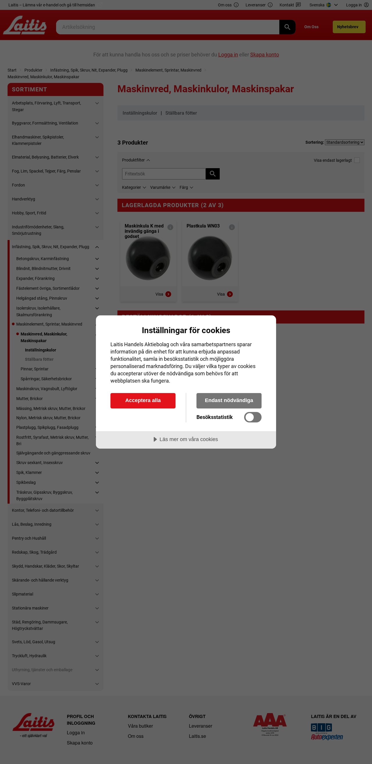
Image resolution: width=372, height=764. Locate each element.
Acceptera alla (143, 400)
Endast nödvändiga (229, 400)
